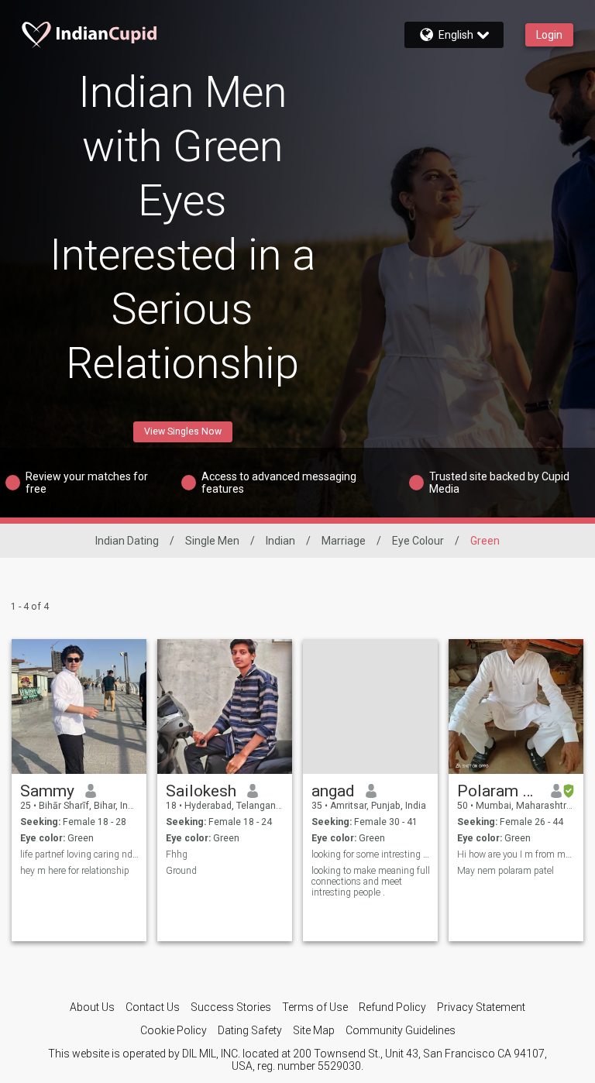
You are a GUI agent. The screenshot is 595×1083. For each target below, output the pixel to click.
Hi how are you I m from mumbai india (516, 854)
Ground (181, 870)
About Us (92, 1007)
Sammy (47, 791)
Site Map (314, 1030)
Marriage (344, 541)
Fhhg (176, 854)
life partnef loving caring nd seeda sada (79, 854)
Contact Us (153, 1007)
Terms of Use (315, 1007)
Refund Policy (392, 1007)
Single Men (212, 541)
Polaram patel (498, 791)
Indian (280, 541)
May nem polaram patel (505, 870)
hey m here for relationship (74, 870)
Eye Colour (418, 541)
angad (333, 791)
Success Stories (231, 1007)
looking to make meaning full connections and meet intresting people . (370, 881)
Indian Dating (127, 541)
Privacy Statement (481, 1007)
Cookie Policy (173, 1030)
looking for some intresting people (370, 854)
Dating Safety (250, 1030)
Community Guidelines (401, 1030)
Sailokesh (201, 791)
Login (549, 35)
